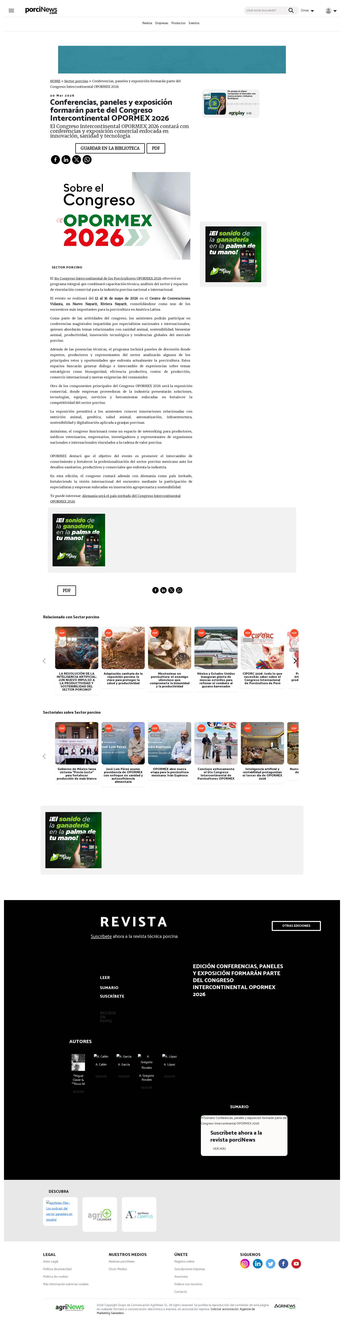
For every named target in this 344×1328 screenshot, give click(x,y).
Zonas (305, 10)
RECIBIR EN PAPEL (108, 1017)
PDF (156, 148)
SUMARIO (108, 988)
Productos (178, 23)
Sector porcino (76, 81)
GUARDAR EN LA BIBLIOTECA (110, 148)
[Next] (294, 661)
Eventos (194, 23)
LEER (105, 978)
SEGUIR (78, 1092)
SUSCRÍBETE (108, 996)
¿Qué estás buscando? (261, 10)
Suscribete (101, 936)
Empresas (161, 23)
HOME (55, 81)
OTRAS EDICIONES (296, 926)
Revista (147, 23)
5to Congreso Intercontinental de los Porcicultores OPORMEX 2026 (107, 278)
